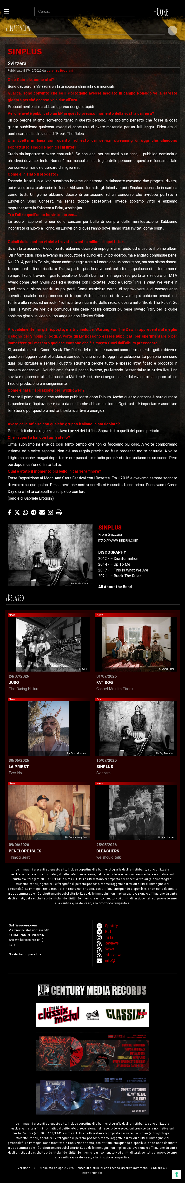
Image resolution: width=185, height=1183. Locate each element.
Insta (109, 937)
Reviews (112, 943)
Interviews (113, 954)
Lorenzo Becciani (59, 70)
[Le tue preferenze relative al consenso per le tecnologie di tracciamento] (176, 1174)
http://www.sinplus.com (118, 540)
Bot (108, 931)
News (109, 949)
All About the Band (115, 587)
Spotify (111, 926)
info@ (110, 960)
